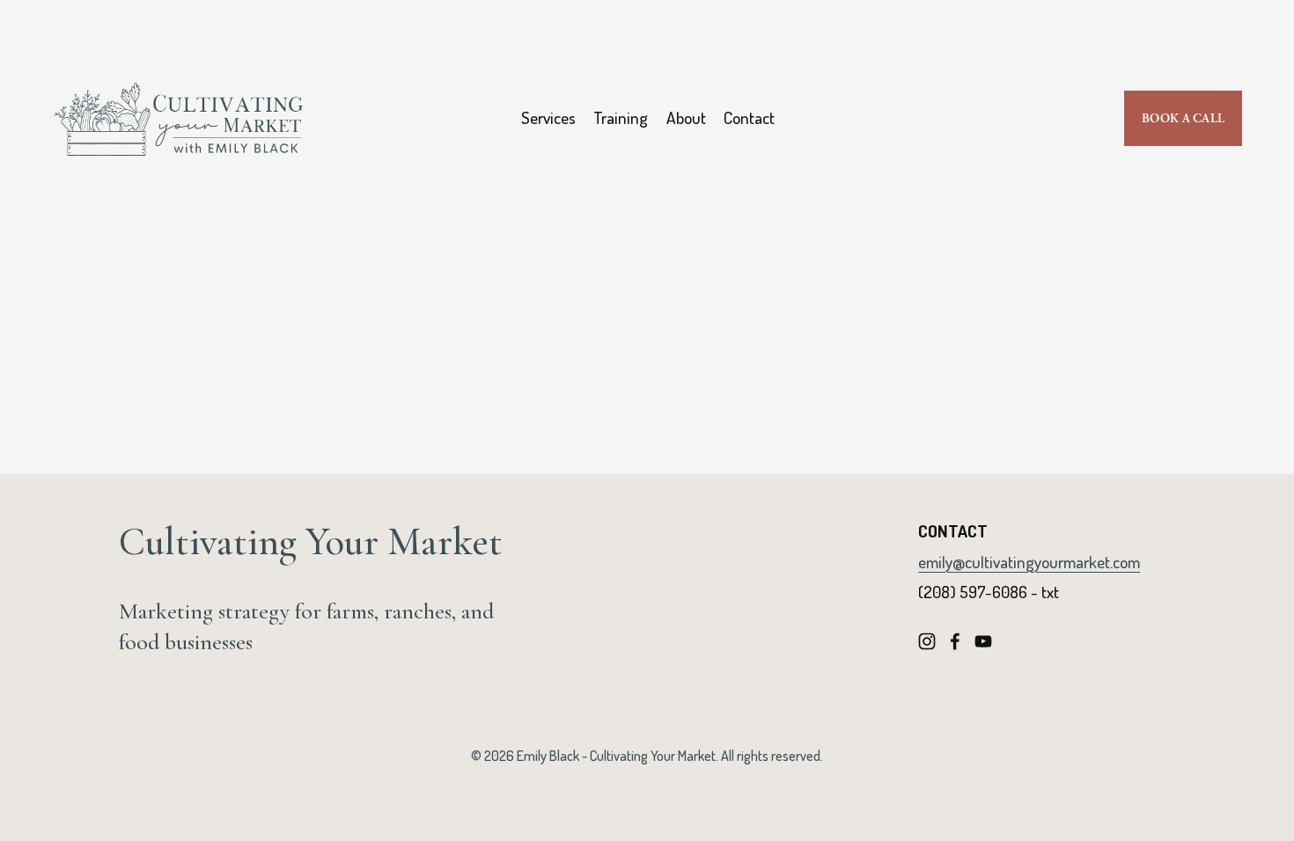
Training (620, 117)
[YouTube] (983, 641)
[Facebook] (955, 641)
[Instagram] (927, 641)
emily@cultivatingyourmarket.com (1029, 562)
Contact (749, 117)
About (686, 117)
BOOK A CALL (1183, 118)
